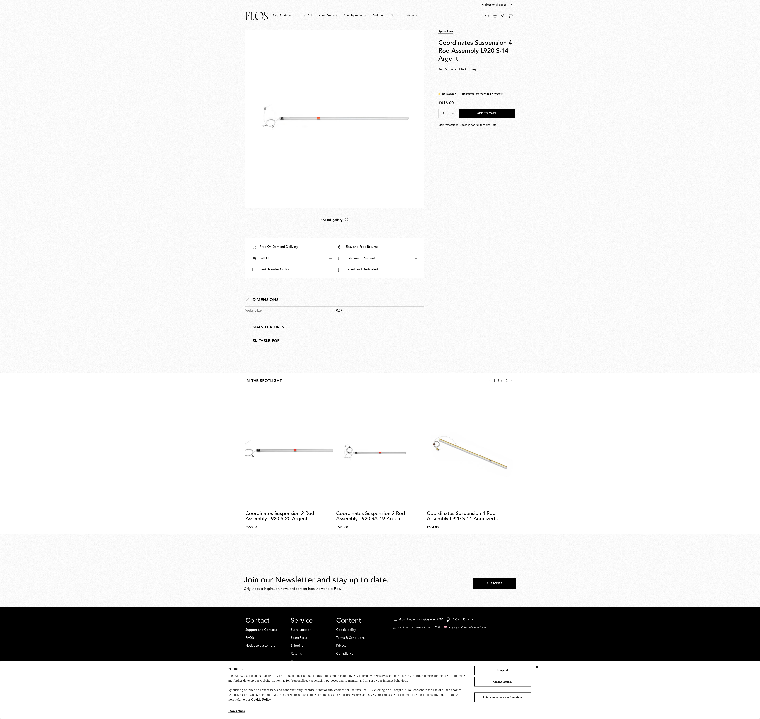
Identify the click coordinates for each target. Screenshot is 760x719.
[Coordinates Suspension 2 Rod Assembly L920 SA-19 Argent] (380, 449)
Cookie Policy (261, 699)
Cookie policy (346, 630)
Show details (236, 711)
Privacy (341, 645)
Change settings (502, 681)
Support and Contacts (261, 630)
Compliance (344, 653)
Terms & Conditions (350, 638)
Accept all (503, 670)
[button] (497, 5)
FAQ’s (249, 638)
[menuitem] (284, 16)
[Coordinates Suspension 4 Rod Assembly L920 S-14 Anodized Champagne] (471, 449)
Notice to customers (260, 645)
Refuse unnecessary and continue (502, 697)
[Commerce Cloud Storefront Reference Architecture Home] (256, 16)
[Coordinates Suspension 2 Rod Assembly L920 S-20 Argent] (289, 449)
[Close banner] (537, 667)
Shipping (297, 645)
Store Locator (301, 630)
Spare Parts (299, 638)
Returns (296, 653)
